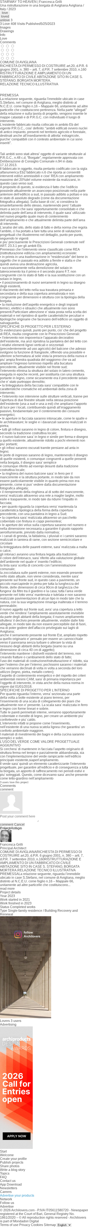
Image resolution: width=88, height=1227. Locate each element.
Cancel (19, 824)
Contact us (8, 1181)
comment (6, 824)
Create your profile (13, 1158)
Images (5, 27)
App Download (11, 1184)
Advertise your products (17, 1195)
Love (3, 38)
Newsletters (8, 1188)
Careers (6, 1192)
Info (2, 35)
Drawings (7, 31)
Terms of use (9, 1225)
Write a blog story (12, 1169)
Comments (8, 42)
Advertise (7, 1206)
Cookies (37, 1225)
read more (7, 888)
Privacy (24, 1225)
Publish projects (11, 1162)
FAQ (3, 1177)
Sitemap (50, 1225)
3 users (16, 1021)
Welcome (7, 1155)
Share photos (9, 1166)
